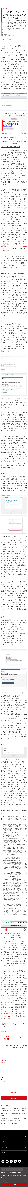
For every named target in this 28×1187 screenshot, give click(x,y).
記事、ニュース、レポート (7, 1062)
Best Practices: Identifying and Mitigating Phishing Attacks (13, 1037)
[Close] (26, 1169)
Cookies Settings (14, 1180)
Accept (14, 1184)
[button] (14, 1092)
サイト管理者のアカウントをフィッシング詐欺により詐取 (14, 246)
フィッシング (11, 1060)
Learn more (14, 1177)
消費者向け (3, 1060)
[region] (14, 1177)
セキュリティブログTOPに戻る (8, 1123)
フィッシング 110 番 (11, 1016)
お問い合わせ (14, 1092)
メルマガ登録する (14, 1098)
